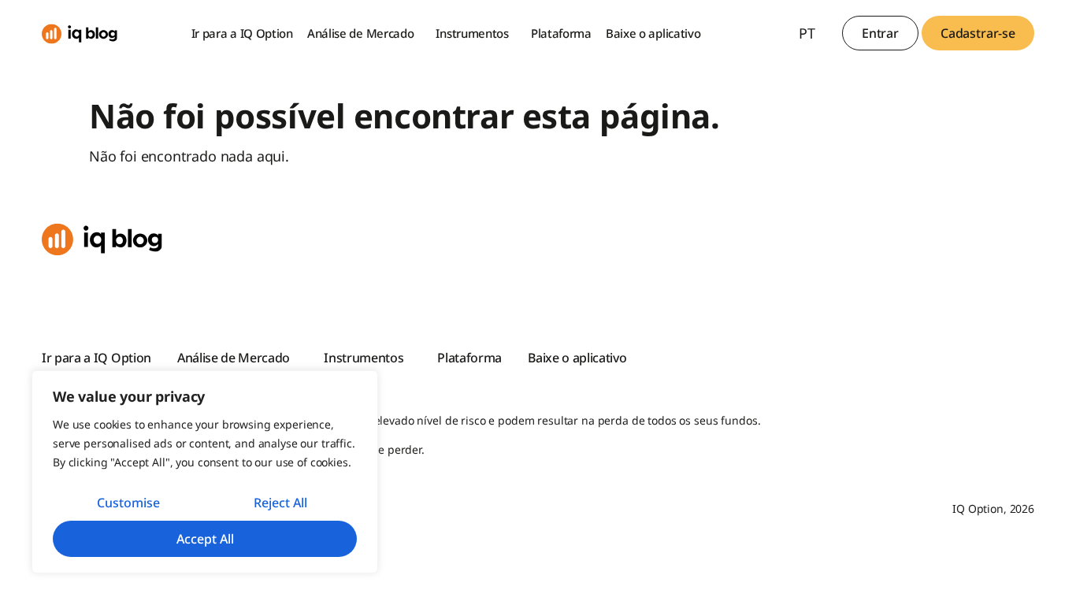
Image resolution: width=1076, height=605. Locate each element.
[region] (205, 471)
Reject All (280, 502)
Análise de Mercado (360, 33)
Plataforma (561, 33)
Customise (128, 502)
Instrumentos (472, 33)
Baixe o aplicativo (653, 33)
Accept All (205, 538)
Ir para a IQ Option (242, 33)
